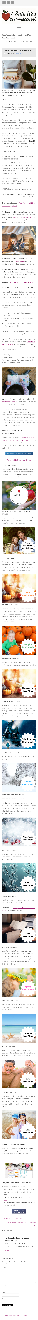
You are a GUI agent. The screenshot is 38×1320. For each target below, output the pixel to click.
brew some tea (20, 261)
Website (4, 1299)
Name (4, 1286)
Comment (5, 1267)
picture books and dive (9, 402)
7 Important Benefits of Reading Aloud (21, 282)
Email (4, 1292)
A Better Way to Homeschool (19, 15)
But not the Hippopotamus (22, 217)
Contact (31, 1314)
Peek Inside (19, 53)
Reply (7, 1250)
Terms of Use (28, 1315)
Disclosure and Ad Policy (13, 1315)
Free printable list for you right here (19, 460)
